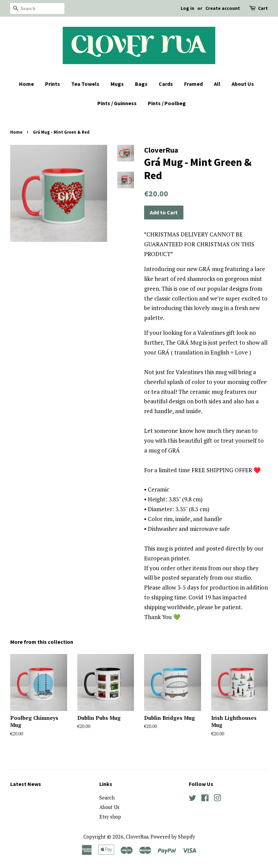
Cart (263, 8)
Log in (187, 8)
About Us (243, 83)
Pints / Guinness (117, 103)
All (217, 83)
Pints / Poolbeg (167, 103)
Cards (166, 83)
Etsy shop (110, 816)
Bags (141, 83)
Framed (193, 83)
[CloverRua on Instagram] (217, 799)
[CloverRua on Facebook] (205, 799)
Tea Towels (85, 83)
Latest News (25, 784)
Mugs (117, 83)
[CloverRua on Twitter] (192, 799)
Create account (222, 8)
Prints (52, 83)
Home (26, 83)
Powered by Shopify (173, 836)
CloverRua (137, 836)
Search (107, 797)
